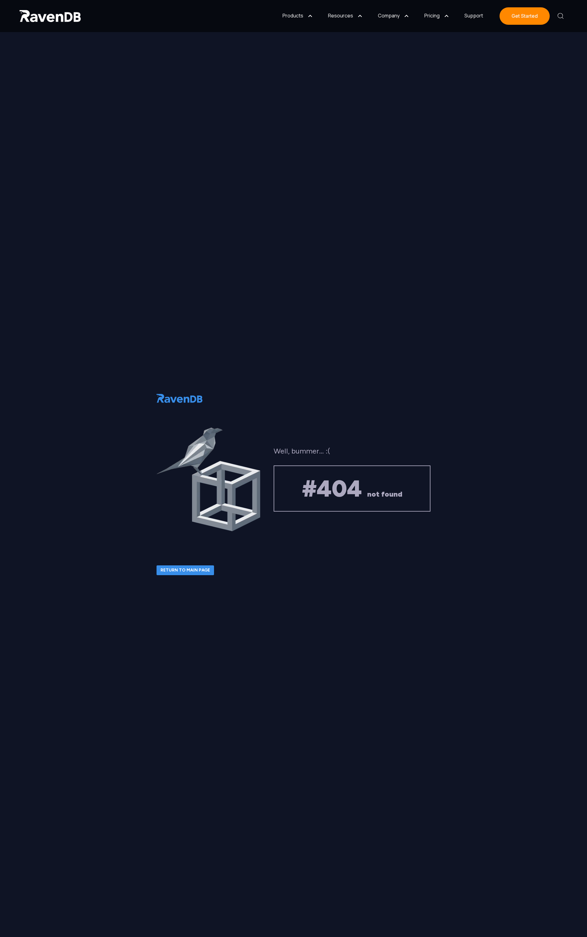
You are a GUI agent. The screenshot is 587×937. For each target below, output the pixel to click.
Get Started (524, 16)
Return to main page (185, 570)
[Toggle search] (560, 15)
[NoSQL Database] (50, 16)
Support (473, 15)
